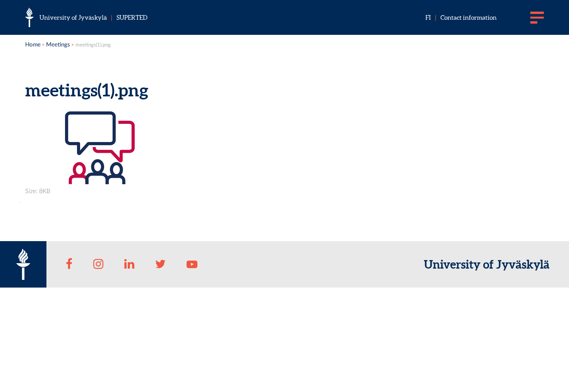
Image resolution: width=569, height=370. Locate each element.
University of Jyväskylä (73, 17)
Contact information (468, 17)
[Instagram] (98, 264)
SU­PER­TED (132, 17)
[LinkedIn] (129, 264)
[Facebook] (69, 264)
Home (33, 45)
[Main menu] (537, 17)
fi (428, 17)
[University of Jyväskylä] (29, 17)
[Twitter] (160, 264)
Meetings (58, 45)
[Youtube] (192, 264)
